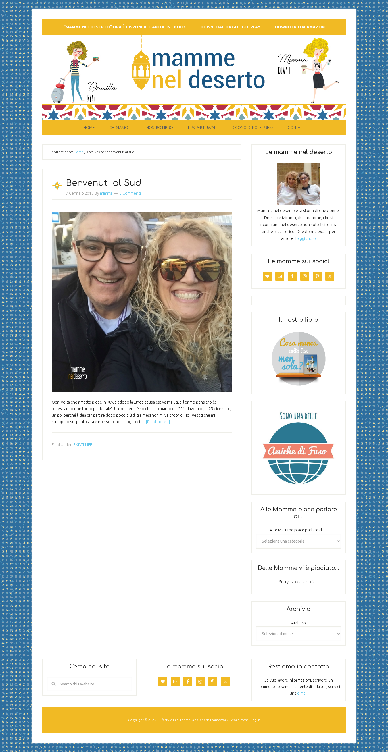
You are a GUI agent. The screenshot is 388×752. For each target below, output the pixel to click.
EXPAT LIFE (82, 445)
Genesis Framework (212, 720)
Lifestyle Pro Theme (175, 720)
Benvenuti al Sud (103, 183)
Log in (255, 720)
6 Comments (130, 193)
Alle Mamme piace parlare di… (298, 529)
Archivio (298, 622)
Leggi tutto (305, 238)
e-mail (302, 693)
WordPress (239, 720)
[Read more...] (158, 421)
